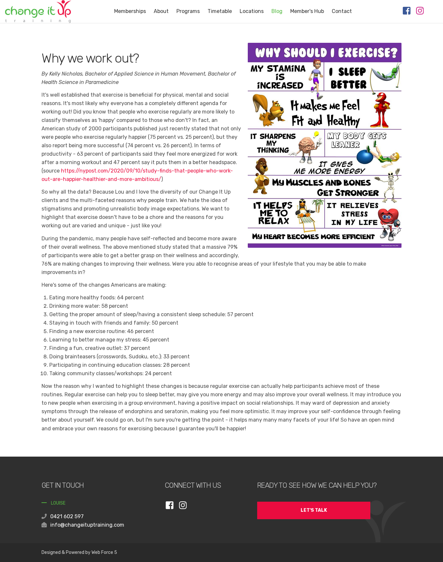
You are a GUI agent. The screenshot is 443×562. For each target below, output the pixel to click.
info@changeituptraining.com (87, 525)
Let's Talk (314, 510)
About (161, 11)
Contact (342, 11)
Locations (252, 11)
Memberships (130, 11)
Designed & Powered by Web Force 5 (79, 552)
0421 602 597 (67, 516)
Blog (276, 11)
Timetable (220, 11)
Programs (188, 11)
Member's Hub (307, 11)
